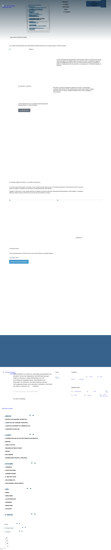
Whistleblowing (35, 391)
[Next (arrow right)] (2, 549)
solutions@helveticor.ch (13, 356)
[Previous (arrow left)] (0, 549)
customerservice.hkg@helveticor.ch (65, 360)
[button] (4, 351)
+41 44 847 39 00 (13, 257)
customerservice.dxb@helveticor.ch (41, 358)
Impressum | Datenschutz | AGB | (21, 391)
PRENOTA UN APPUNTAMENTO (18, 261)
